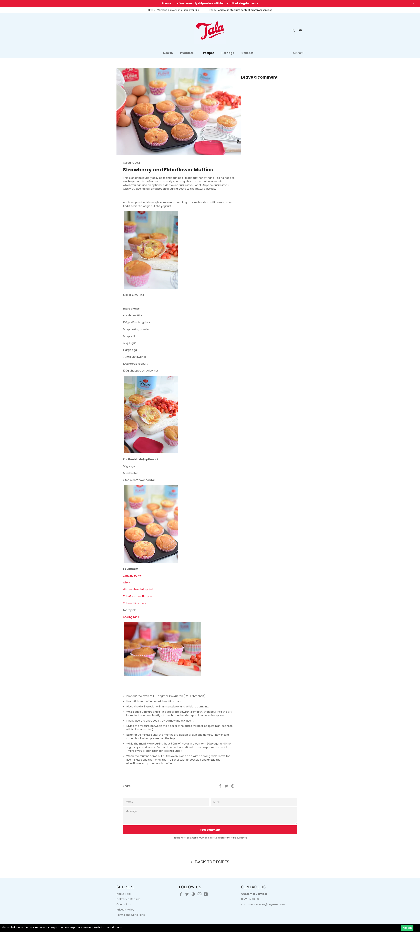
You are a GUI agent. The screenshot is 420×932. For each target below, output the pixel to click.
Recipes (208, 53)
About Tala (123, 894)
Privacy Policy (125, 909)
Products (187, 53)
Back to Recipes (211, 861)
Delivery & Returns (128, 899)
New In (168, 53)
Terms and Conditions (130, 915)
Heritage (227, 53)
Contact (247, 53)
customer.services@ (254, 904)
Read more (114, 927)
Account (298, 53)
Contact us (123, 904)
